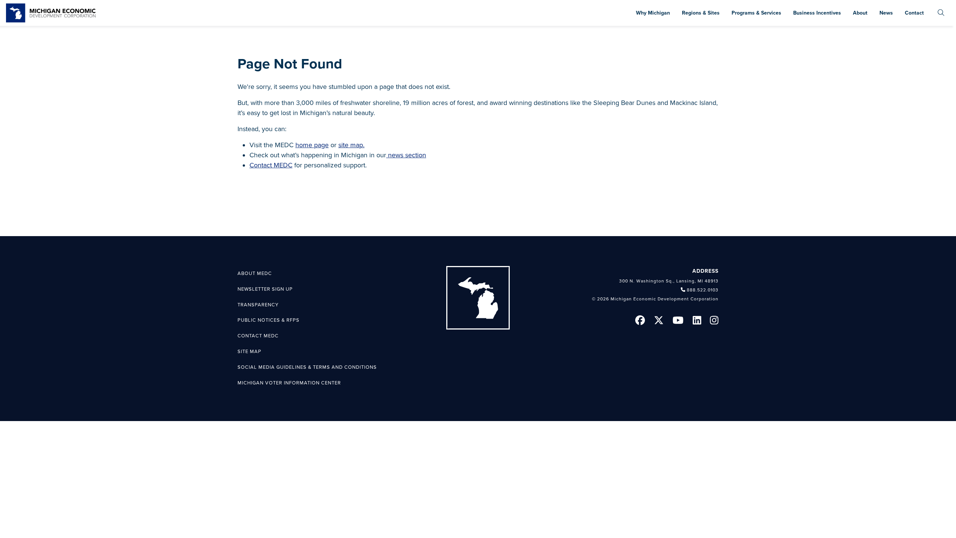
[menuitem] (941, 13)
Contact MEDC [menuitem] (258, 336)
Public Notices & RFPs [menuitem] (268, 320)
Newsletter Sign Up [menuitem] (265, 289)
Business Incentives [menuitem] (817, 13)
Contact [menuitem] (914, 13)
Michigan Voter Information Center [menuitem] (289, 383)
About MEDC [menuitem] (255, 273)
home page (312, 145)
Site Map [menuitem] (249, 352)
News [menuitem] (886, 13)
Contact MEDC (270, 165)
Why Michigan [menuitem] (653, 13)
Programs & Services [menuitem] (756, 13)
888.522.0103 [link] (702, 290)
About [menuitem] (860, 13)
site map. (351, 145)
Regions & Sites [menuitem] (701, 13)
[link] (51, 12)
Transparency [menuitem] (258, 305)
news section (406, 155)
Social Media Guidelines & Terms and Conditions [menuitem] (307, 367)
